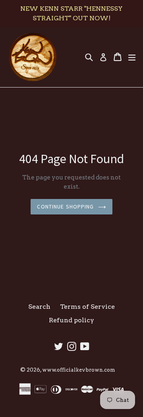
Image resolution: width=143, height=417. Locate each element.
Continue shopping (65, 206)
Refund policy (71, 320)
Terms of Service (87, 306)
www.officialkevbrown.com (78, 370)
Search (39, 306)
